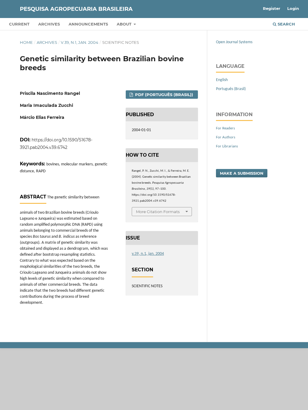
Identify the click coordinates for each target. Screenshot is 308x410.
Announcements (88, 24)
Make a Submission (241, 173)
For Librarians (227, 146)
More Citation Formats (158, 211)
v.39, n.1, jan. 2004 (79, 42)
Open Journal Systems (234, 42)
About (125, 24)
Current (19, 24)
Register (271, 8)
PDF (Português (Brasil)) (163, 94)
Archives (49, 24)
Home (26, 42)
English (222, 80)
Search (285, 24)
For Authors (225, 137)
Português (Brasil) (231, 89)
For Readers (225, 128)
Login (293, 8)
